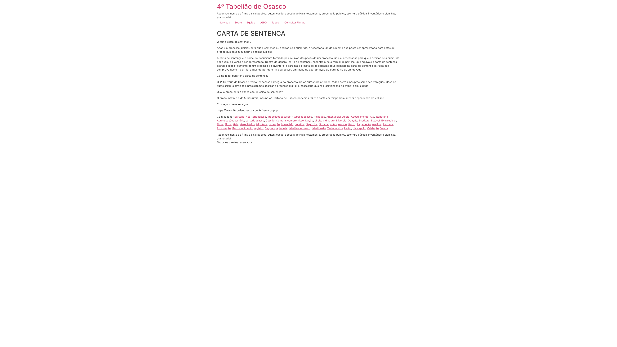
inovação (274, 124)
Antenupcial (333, 116)
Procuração (224, 128)
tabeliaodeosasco (299, 128)
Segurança (271, 128)
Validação (373, 128)
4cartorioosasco (256, 116)
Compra (281, 120)
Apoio (345, 116)
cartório (239, 120)
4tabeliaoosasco (302, 116)
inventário (287, 124)
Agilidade (319, 116)
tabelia (283, 128)
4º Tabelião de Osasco (251, 6)
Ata (372, 116)
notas (333, 124)
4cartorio (239, 116)
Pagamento (364, 124)
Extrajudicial (388, 120)
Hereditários (247, 124)
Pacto (351, 124)
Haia (235, 124)
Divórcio (341, 120)
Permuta (388, 124)
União (347, 128)
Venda (384, 128)
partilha (376, 124)
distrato (330, 120)
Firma (228, 124)
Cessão (270, 120)
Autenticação (225, 120)
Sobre (238, 22)
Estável (375, 120)
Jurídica (299, 124)
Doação (352, 120)
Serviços (224, 22)
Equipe (251, 22)
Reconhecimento (242, 128)
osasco (342, 124)
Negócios (311, 124)
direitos (319, 120)
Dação (309, 120)
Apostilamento (360, 116)
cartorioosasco (255, 120)
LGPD (263, 22)
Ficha (220, 124)
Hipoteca (261, 124)
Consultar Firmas (294, 22)
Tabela (276, 22)
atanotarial (382, 116)
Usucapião (359, 128)
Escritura (364, 120)
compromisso (295, 120)
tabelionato (319, 128)
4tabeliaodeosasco (279, 116)
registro (259, 128)
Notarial (324, 124)
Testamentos (335, 128)
